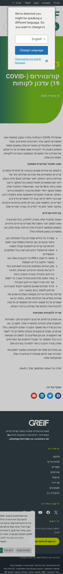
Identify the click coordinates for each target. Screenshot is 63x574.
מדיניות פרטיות (52, 565)
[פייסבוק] (48, 512)
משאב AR (8, 572)
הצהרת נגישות (21, 572)
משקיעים (46, 3)
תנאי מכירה (28, 565)
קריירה (56, 3)
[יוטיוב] (40, 512)
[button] (58, 396)
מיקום (36, 3)
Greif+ (27, 3)
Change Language (31, 50)
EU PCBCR (53, 493)
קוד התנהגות (52, 572)
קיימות (55, 477)
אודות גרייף (53, 461)
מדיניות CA (40, 565)
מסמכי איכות (34, 572)
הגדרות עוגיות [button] (23, 550)
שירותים (55, 472)
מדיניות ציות (9, 569)
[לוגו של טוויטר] (55, 512)
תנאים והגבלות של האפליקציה (29, 569)
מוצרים (55, 467)
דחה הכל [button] (8, 550)
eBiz (44, 572)
